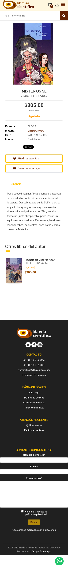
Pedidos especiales (34, 430)
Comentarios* (34, 478)
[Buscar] (64, 15)
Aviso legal (34, 392)
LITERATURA (36, 130)
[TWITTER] (28, 344)
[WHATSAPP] (59, 561)
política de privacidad (36, 514)
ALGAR (32, 126)
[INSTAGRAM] (40, 344)
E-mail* (34, 466)
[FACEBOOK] (34, 344)
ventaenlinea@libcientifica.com (34, 370)
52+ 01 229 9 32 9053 (34, 360)
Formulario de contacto (34, 375)
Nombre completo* (34, 455)
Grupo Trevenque (41, 551)
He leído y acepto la (36, 513)
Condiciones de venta (34, 402)
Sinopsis (16, 183)
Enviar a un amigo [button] (28, 168)
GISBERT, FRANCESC (34, 95)
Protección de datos (34, 407)
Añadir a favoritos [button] (28, 158)
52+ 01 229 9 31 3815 (34, 365)
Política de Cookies (34, 397)
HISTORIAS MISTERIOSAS (40, 260)
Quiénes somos (34, 425)
